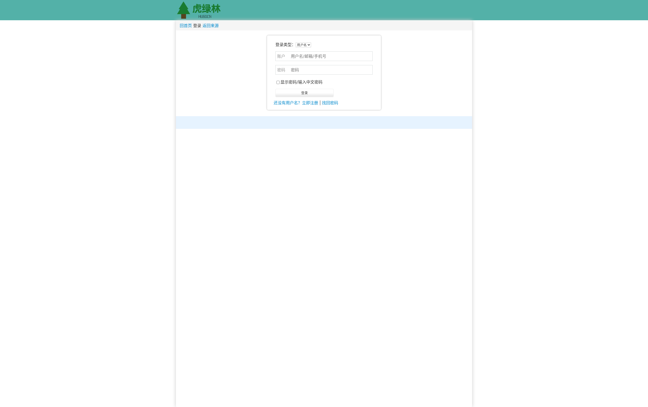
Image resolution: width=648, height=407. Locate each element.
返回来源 (210, 25)
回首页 (186, 25)
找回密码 (330, 102)
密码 (281, 69)
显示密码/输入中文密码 (301, 82)
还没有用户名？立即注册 (296, 102)
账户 (281, 56)
